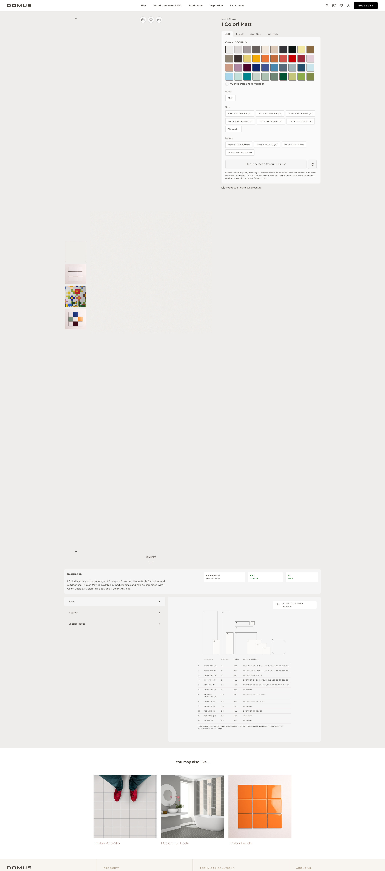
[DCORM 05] (283, 49)
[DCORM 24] (256, 68)
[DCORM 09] (310, 49)
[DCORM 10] (229, 58)
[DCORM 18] (292, 58)
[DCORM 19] (301, 58)
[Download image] (159, 19)
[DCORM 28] (292, 68)
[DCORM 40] (310, 77)
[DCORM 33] (247, 77)
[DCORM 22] (238, 68)
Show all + (233, 129)
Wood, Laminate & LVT (167, 5)
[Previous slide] (75, 18)
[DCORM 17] (283, 58)
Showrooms (237, 5)
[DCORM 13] (247, 58)
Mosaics (73, 612)
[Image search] (143, 19)
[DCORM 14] (256, 58)
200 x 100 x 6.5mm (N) (300, 113)
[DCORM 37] (283, 77)
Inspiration (216, 5)
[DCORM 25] (265, 68)
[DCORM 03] (247, 49)
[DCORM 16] (274, 58)
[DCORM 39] (301, 77)
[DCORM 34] (256, 77)
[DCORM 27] (283, 68)
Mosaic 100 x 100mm (239, 144)
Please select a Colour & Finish (265, 164)
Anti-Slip (255, 34)
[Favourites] (341, 6)
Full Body (272, 34)
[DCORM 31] (229, 77)
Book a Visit (365, 5)
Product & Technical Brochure (243, 187)
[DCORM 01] (229, 49)
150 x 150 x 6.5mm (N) (270, 113)
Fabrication (195, 5)
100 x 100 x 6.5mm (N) (239, 113)
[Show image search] (334, 6)
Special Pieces (76, 623)
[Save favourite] (151, 19)
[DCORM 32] (238, 77)
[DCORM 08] (274, 49)
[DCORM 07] (265, 49)
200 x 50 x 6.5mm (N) (270, 121)
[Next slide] (75, 552)
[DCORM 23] (247, 68)
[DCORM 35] (265, 77)
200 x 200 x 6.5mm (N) (240, 121)
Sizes (71, 601)
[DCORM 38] (292, 77)
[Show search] (326, 6)
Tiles (144, 5)
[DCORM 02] (238, 49)
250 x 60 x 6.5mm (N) (300, 121)
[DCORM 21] (229, 68)
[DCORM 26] (274, 68)
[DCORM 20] (310, 58)
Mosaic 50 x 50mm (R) (240, 152)
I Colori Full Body (94, 588)
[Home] (19, 867)
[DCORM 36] (274, 77)
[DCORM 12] (301, 49)
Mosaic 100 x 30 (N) (267, 144)
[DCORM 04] (256, 49)
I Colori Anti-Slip (121, 588)
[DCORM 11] (238, 58)
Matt (227, 34)
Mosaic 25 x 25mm (294, 144)
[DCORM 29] (301, 68)
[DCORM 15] (265, 58)
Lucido (240, 34)
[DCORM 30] (310, 68)
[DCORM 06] (292, 49)
